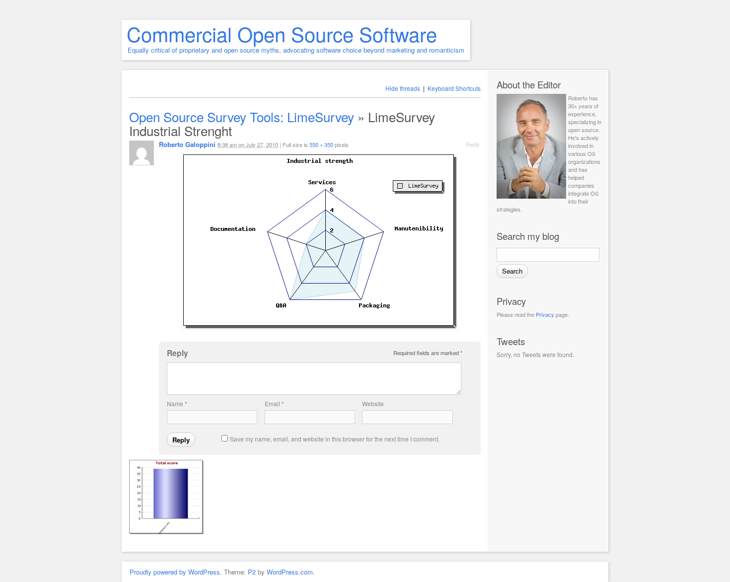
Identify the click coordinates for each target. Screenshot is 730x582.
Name (177, 403)
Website (373, 403)
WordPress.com (290, 572)
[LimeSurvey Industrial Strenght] (320, 241)
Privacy (545, 314)
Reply (473, 144)
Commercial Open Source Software (282, 33)
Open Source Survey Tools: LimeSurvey (241, 116)
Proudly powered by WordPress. (176, 572)
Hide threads (402, 88)
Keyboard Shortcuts (454, 88)
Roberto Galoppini (187, 144)
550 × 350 (321, 144)
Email (274, 403)
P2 (252, 572)
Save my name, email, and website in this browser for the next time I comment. (334, 439)
